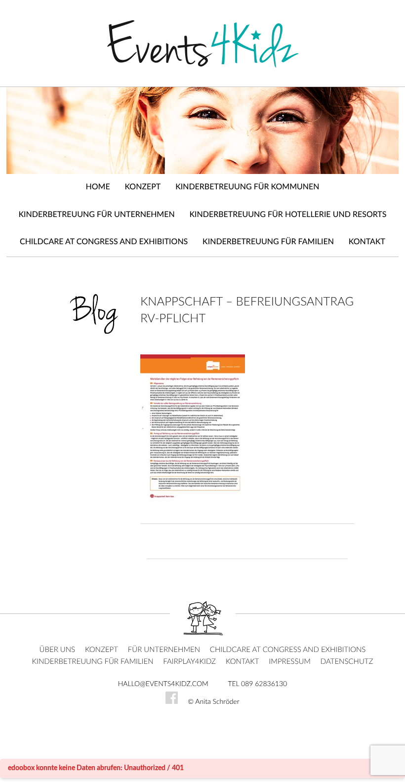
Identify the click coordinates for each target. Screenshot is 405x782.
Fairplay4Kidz (189, 661)
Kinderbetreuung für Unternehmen (97, 215)
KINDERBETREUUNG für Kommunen (247, 187)
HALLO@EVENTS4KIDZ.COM (163, 684)
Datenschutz (347, 661)
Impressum (290, 661)
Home (98, 187)
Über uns (58, 649)
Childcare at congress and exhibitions (104, 242)
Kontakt (367, 242)
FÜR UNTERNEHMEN (164, 649)
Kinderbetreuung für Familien (268, 242)
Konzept (142, 187)
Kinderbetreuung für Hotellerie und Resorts (288, 215)
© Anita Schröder (214, 701)
